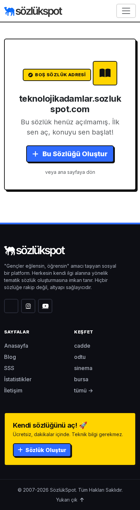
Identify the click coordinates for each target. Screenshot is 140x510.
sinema (83, 368)
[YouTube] (45, 306)
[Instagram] (28, 306)
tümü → (83, 390)
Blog (10, 356)
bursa (81, 379)
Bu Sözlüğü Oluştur (74, 154)
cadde (82, 345)
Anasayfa (16, 345)
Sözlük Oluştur (45, 450)
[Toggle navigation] (126, 11)
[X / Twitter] (11, 306)
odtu (80, 356)
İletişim (13, 390)
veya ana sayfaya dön (70, 172)
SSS (9, 368)
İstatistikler (18, 379)
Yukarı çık (67, 500)
